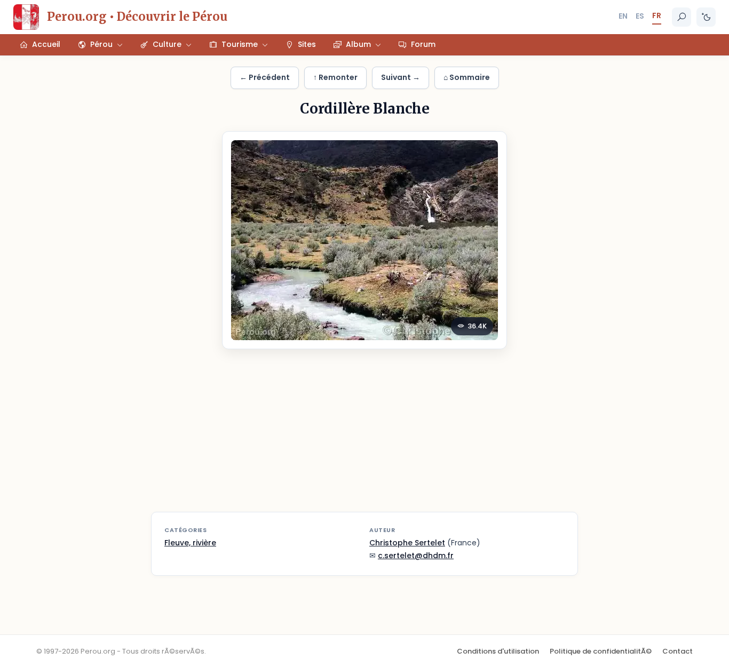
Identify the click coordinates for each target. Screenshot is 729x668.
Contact (677, 651)
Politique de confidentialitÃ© (601, 651)
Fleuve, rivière (190, 542)
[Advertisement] (364, 437)
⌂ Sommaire (466, 77)
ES (640, 16)
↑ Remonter (335, 77)
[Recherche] (681, 17)
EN (623, 16)
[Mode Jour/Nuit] (706, 17)
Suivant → (400, 77)
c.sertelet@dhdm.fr (416, 555)
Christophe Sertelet (407, 542)
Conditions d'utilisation (498, 651)
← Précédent (265, 77)
